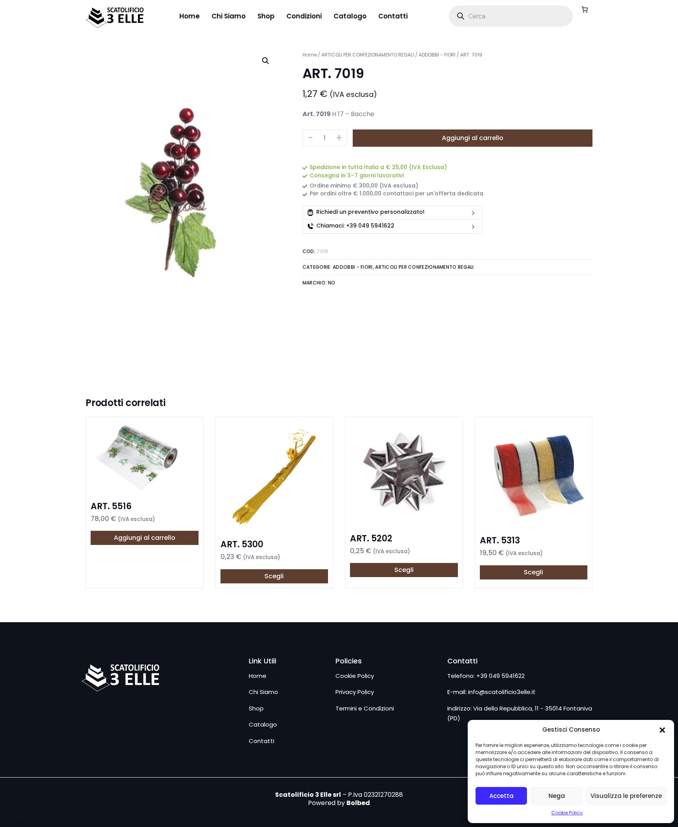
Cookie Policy (567, 812)
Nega (557, 796)
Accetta (501, 796)
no (331, 282)
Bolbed (358, 802)
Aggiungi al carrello (472, 137)
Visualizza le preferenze (626, 796)
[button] (662, 730)
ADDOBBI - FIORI (437, 54)
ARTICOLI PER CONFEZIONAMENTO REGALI (367, 54)
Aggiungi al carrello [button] (144, 537)
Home (310, 54)
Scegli (274, 576)
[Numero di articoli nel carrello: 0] (584, 9)
